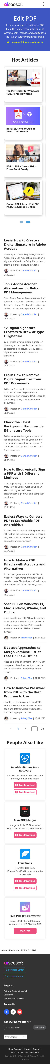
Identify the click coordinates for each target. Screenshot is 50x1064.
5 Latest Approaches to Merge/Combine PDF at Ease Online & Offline (22, 651)
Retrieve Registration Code (16, 991)
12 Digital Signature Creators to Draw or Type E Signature (24, 331)
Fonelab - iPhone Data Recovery (25, 769)
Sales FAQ (8, 995)
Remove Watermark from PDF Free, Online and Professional (23, 94)
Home (4, 950)
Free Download (27, 785)
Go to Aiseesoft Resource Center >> (25, 42)
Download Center (16, 970)
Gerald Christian (29, 270)
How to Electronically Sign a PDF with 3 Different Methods (24, 473)
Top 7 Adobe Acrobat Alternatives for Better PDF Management (22, 288)
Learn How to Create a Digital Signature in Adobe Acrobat (25, 244)
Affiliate (24, 1052)
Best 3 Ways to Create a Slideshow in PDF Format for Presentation (25, 169)
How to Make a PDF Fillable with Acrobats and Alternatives (24, 564)
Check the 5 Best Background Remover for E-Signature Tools (24, 426)
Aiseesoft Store (16, 976)
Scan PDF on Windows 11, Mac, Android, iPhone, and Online (25, 608)
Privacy (27, 1049)
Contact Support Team (14, 998)
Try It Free (25, 930)
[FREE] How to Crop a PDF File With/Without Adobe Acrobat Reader (23, 207)
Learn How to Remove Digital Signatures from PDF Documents (24, 131)
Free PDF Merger (25, 820)
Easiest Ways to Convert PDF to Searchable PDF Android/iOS (23, 520)
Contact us (35, 1052)
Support (36, 1049)
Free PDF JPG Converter (25, 915)
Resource (14, 950)
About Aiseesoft (15, 1049)
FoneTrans (25, 863)
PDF (23, 950)
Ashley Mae (26, 637)
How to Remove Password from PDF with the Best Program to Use (24, 692)
